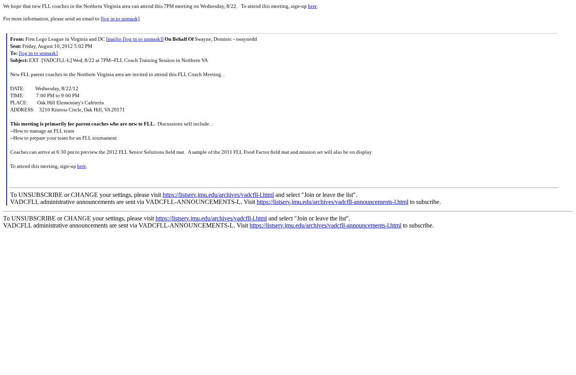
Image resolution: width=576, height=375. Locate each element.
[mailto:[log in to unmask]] (134, 39)
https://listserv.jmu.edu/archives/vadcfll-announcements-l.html (332, 201)
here (312, 6)
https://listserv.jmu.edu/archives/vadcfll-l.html (218, 194)
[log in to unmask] (120, 19)
